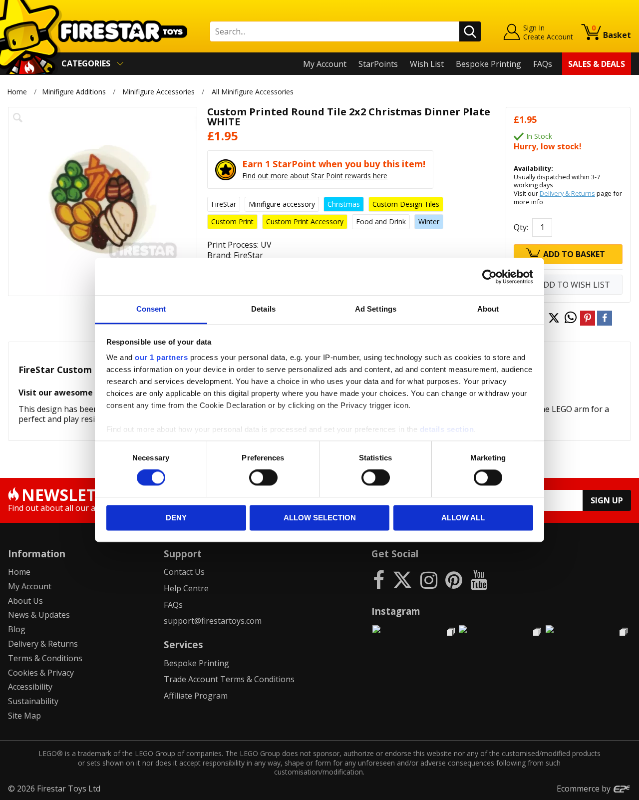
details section (447, 429)
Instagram (395, 611)
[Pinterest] (453, 579)
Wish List (427, 63)
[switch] (263, 478)
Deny (176, 517)
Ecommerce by (585, 788)
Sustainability (33, 701)
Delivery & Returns (567, 193)
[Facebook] (378, 579)
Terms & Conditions (45, 658)
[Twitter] (402, 579)
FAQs (542, 63)
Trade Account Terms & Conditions (229, 679)
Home (17, 91)
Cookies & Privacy (41, 672)
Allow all (463, 517)
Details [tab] (263, 309)
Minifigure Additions (74, 91)
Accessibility (30, 686)
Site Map (24, 715)
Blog (16, 629)
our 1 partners (161, 357)
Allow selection (320, 517)
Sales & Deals (596, 63)
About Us (25, 600)
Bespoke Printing (488, 63)
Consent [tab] (151, 309)
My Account (324, 63)
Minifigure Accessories (158, 91)
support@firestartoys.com (213, 620)
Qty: (521, 227)
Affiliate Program (196, 695)
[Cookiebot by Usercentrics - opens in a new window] (489, 276)
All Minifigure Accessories (253, 91)
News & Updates (39, 614)
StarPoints (378, 63)
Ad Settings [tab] (375, 309)
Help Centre (186, 588)
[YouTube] (478, 579)
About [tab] (488, 309)
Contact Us (184, 571)
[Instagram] (428, 579)
